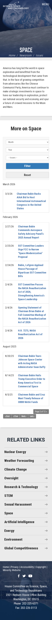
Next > (24, 416)
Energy (9, 531)
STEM (8, 496)
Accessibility (27, 566)
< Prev (15, 416)
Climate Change (15, 469)
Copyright (41, 566)
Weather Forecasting (19, 461)
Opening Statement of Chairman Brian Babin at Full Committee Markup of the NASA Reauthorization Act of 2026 (32, 315)
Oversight (11, 478)
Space (26, 50)
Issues (39, 55)
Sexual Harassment (18, 504)
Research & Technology (21, 487)
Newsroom (26, 55)
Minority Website (12, 570)
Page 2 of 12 (40, 411)
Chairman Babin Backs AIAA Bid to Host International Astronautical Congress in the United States (31, 201)
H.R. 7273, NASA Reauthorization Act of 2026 (30, 334)
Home (12, 55)
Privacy (14, 566)
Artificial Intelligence (19, 522)
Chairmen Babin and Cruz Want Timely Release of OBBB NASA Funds (31, 398)
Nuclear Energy (15, 452)
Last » (32, 416)
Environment (13, 539)
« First (7, 416)
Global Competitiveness (21, 548)
